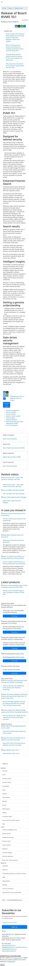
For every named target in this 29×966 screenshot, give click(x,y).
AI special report (7, 816)
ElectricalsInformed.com (9, 951)
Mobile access (6, 833)
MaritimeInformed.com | (10, 949)
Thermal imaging (7, 852)
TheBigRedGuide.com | (9, 947)
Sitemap (4, 885)
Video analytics (10, 418)
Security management (12, 410)
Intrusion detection (11, 419)
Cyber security (6, 845)
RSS (3, 824)
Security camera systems (13, 416)
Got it (2, 965)
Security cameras (11, 412)
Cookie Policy (11, 961)
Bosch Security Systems (10, 439)
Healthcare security (8, 837)
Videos (4, 812)
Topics (3, 827)
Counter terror (6, 841)
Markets (4, 801)
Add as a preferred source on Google (17, 398)
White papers (6, 809)
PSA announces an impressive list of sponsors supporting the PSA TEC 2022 (15, 65)
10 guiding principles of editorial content (14, 873)
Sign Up (14, 927)
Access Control (6, 778)
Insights (4, 793)
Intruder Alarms (6, 782)
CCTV (4, 774)
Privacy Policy (17, 958)
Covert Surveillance (12, 425)
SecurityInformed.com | (9, 945)
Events (4, 805)
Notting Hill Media (15, 938)
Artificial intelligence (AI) (9, 830)
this (6, 900)
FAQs (3, 877)
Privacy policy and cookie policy (11, 892)
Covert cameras (11, 414)
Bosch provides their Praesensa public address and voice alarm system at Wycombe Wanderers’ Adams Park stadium (15, 37)
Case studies (6, 797)
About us (5, 869)
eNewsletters (6, 881)
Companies (5, 786)
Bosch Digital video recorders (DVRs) (14, 448)
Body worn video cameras (10, 860)
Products (5, 771)
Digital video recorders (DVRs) (12, 457)
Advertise (5, 866)
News (4, 790)
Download (14, 616)
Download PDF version (6, 404)
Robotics (5, 849)
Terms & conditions (8, 888)
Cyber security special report (10, 820)
